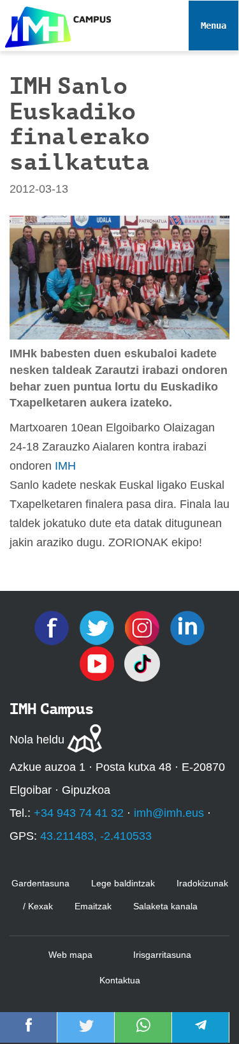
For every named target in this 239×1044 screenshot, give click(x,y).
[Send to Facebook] (28, 1033)
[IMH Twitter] (98, 627)
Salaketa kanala (165, 906)
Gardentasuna (40, 883)
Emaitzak (93, 906)
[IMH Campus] (55, 24)
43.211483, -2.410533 (96, 836)
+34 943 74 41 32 (79, 813)
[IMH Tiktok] (142, 663)
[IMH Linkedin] (187, 627)
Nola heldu (37, 739)
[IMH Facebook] (53, 627)
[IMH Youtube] (98, 663)
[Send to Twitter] (86, 1033)
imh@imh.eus (169, 813)
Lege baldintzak (123, 883)
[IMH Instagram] (143, 627)
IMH (65, 465)
